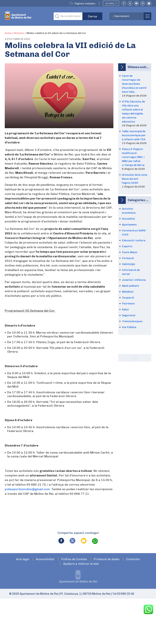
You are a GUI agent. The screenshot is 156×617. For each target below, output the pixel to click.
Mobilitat (128, 291)
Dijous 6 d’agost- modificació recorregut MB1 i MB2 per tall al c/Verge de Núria (133, 157)
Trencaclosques (132, 321)
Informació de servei (131, 272)
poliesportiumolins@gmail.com (27, 489)
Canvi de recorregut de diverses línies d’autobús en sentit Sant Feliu (134, 83)
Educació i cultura (134, 240)
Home (8, 33)
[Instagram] (142, 3)
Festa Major (130, 252)
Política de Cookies (74, 559)
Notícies (19, 33)
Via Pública (129, 327)
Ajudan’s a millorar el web (81, 563)
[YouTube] (136, 3)
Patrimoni (128, 303)
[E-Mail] (149, 3)
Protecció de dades (106, 559)
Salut (125, 309)
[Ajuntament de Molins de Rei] (26, 16)
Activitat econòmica (129, 210)
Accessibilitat (45, 559)
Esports (127, 246)
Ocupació (128, 297)
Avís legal (22, 559)
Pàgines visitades (85, 3)
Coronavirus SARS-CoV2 (134, 232)
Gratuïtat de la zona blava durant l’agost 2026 (134, 178)
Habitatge (128, 264)
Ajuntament (129, 224)
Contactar (133, 559)
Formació (128, 258)
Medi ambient (130, 285)
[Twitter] (130, 3)
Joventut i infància (134, 280)
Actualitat (128, 218)
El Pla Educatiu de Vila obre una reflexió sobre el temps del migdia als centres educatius (133, 111)
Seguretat (128, 315)
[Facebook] (124, 3)
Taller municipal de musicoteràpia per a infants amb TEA (134, 135)
